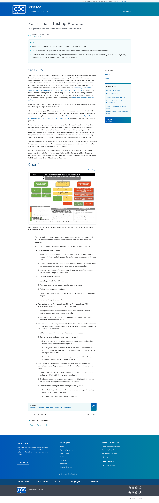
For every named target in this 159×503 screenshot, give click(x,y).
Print (87, 414)
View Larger (92, 170)
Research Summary (66, 467)
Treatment (63, 460)
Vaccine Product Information (110, 450)
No (47, 425)
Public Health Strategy (109, 465)
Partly (39, 425)
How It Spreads (64, 453)
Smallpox (34, 7)
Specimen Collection (112, 94)
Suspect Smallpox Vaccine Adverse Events (116, 107)
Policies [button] (58, 481)
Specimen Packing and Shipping (115, 97)
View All (21, 462)
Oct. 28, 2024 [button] (36, 37)
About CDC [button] (41, 481)
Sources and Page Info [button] (39, 414)
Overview (107, 74)
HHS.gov (132, 499)
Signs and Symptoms (66, 450)
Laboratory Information (113, 90)
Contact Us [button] (22, 481)
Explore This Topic (37, 12)
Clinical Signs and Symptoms (111, 447)
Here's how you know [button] (123, 1)
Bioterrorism (63, 464)
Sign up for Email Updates (69, 474)
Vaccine (62, 457)
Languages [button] (75, 481)
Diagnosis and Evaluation (109, 453)
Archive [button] (92, 481)
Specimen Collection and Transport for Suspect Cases (117, 102)
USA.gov (139, 499)
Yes (31, 425)
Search (128, 11)
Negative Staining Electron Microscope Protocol (117, 112)
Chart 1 (107, 79)
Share (93, 414)
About (62, 447)
